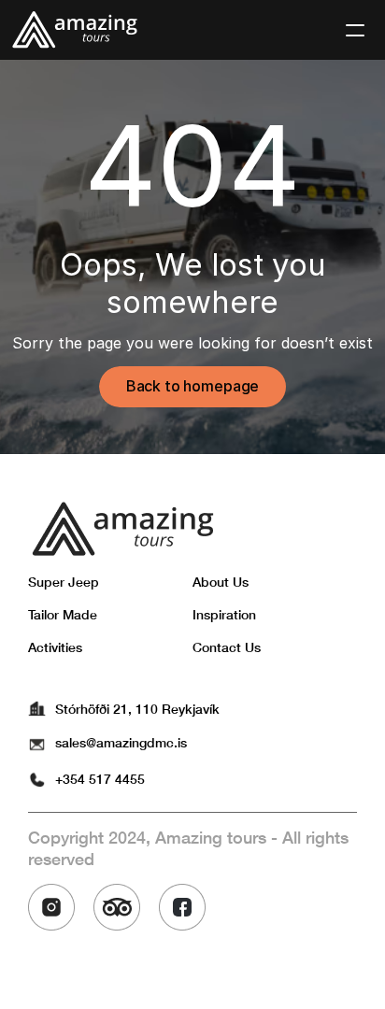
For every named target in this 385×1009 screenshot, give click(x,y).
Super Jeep (63, 582)
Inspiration (224, 614)
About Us (220, 582)
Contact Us (226, 647)
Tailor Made (62, 614)
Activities (55, 647)
